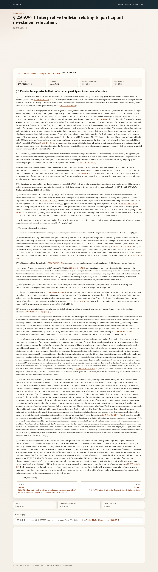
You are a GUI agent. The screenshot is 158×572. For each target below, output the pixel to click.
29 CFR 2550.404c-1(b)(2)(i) (56, 292)
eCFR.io (17, 4)
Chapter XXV (45, 73)
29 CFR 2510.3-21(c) (41, 99)
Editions (128, 4)
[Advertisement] (79, 51)
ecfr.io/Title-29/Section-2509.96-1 (101, 520)
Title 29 (26, 73)
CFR (18, 73)
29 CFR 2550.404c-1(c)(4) (86, 162)
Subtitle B (34, 73)
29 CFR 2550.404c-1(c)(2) (84, 173)
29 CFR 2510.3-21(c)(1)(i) (76, 301)
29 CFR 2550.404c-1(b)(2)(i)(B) (37, 311)
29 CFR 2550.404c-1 (68, 105)
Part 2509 (56, 73)
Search (120, 4)
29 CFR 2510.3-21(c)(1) (122, 246)
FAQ (142, 4)
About (135, 4)
